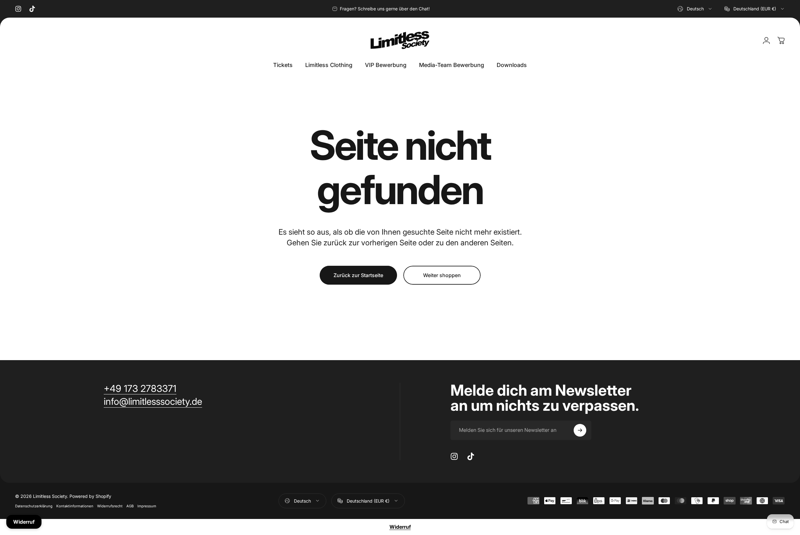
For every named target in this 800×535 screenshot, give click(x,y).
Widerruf (400, 527)
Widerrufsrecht (110, 506)
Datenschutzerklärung (33, 506)
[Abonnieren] (580, 430)
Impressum (146, 506)
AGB (130, 506)
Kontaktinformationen (74, 506)
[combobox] (695, 9)
